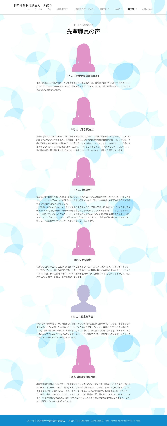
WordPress (134, 420)
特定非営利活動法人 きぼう (33, 5)
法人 (49, 9)
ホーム (27, 9)
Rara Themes (111, 420)
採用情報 (131, 9)
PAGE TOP (161, 411)
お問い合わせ (147, 9)
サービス (38, 9)
